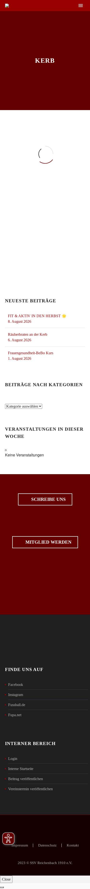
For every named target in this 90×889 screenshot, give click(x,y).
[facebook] (37, 586)
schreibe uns (45, 499)
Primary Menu (80, 5)
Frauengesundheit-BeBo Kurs (30, 353)
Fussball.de (16, 705)
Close (6, 879)
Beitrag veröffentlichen (25, 779)
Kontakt (73, 845)
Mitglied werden (45, 542)
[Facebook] (42, 828)
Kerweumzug (27, 254)
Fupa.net (14, 715)
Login (12, 759)
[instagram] (53, 586)
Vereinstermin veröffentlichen (30, 789)
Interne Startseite (20, 769)
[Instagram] (48, 828)
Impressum (20, 845)
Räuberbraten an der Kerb (27, 334)
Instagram (15, 695)
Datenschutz (47, 845)
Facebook (15, 685)
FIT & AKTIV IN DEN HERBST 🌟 (37, 316)
